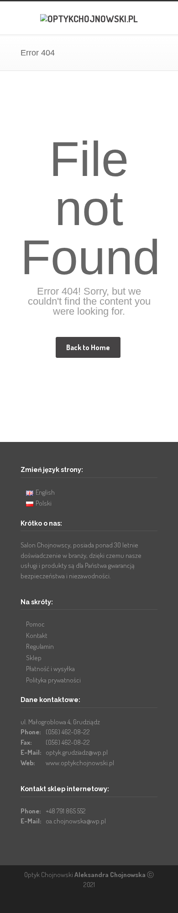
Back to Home (88, 347)
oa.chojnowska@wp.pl (76, 821)
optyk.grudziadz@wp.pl (77, 752)
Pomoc (35, 624)
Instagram (105, 904)
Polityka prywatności (53, 680)
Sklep (34, 657)
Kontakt (36, 635)
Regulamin (40, 646)
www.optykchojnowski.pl (80, 762)
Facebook (87, 904)
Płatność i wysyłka (50, 668)
